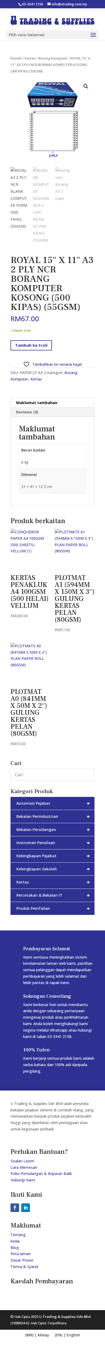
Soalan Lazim (22, 1160)
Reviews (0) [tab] (27, 412)
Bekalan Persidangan (53, 829)
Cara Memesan (23, 1167)
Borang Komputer (53, 58)
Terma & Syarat (24, 1266)
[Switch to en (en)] (37, 1335)
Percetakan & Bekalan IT (53, 895)
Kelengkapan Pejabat (53, 855)
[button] (86, 86)
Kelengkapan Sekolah (53, 869)
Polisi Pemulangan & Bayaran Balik (41, 1173)
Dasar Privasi (21, 1260)
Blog (14, 1247)
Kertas (30, 58)
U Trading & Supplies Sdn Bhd (65, 1316)
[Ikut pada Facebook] (14, 1207)
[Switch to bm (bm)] (67, 1335)
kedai (15, 1241)
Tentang (18, 1234)
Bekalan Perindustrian (53, 816)
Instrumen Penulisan (53, 842)
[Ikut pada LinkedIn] (25, 1207)
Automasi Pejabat (53, 803)
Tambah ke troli (31, 345)
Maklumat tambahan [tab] (36, 402)
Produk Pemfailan (53, 908)
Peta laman (20, 1253)
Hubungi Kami (22, 1179)
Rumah (16, 58)
